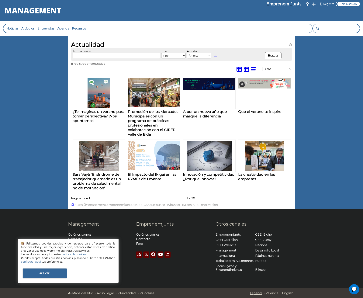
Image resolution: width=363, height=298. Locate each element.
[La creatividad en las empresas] (264, 170)
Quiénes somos (80, 234)
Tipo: (164, 51)
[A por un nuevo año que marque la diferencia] (209, 89)
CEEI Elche (263, 234)
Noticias (12, 28)
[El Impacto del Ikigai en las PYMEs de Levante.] (154, 169)
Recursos (79, 28)
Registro (328, 3)
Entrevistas (45, 28)
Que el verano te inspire (260, 111)
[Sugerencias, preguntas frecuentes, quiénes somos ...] (307, 4)
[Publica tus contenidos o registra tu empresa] (314, 4)
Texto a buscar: (82, 51)
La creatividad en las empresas (256, 176)
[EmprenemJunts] (284, 4)
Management (83, 224)
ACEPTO (44, 273)
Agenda (63, 28)
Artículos (28, 28)
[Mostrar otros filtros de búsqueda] (215, 56)
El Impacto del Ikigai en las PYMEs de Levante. (152, 176)
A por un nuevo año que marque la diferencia (205, 113)
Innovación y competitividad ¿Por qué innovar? (208, 176)
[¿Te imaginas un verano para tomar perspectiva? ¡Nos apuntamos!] (99, 107)
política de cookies (73, 254)
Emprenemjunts (155, 224)
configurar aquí (31, 261)
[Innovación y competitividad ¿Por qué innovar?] (209, 170)
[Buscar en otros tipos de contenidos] (290, 43)
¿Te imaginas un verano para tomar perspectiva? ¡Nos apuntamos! (98, 116)
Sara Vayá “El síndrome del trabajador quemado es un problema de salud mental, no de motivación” (97, 181)
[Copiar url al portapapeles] (72, 204)
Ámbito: (192, 51)
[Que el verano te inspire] (264, 87)
